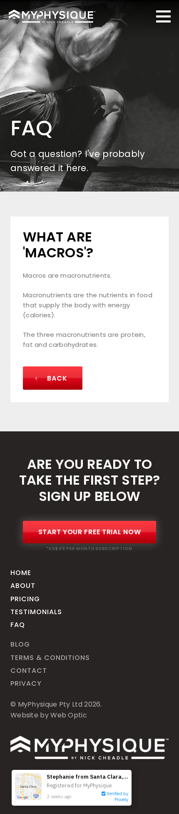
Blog (20, 644)
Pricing (25, 599)
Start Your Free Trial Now (89, 532)
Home (20, 572)
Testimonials (36, 611)
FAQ (17, 624)
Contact (28, 670)
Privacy (26, 683)
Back (56, 378)
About (22, 585)
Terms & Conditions (50, 657)
